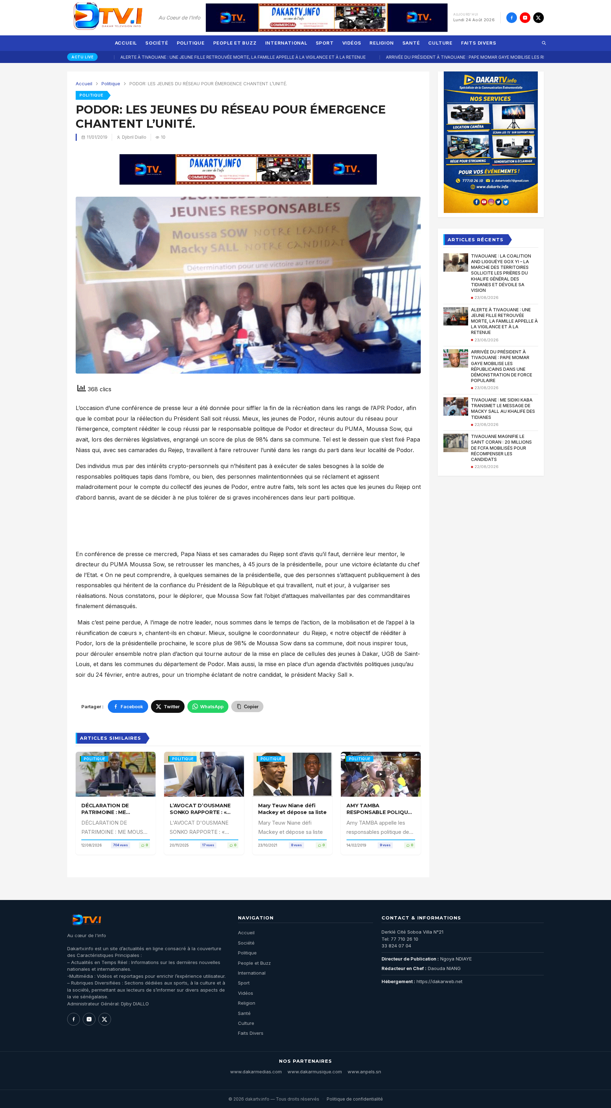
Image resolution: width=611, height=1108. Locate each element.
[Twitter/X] (538, 17)
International (286, 43)
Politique (191, 43)
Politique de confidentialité (355, 1099)
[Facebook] (511, 17)
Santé (411, 43)
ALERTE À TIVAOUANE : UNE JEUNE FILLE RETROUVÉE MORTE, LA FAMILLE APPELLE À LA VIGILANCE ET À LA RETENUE (195, 57)
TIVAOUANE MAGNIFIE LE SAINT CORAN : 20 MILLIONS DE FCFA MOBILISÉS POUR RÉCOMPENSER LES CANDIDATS (501, 448)
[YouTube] (525, 17)
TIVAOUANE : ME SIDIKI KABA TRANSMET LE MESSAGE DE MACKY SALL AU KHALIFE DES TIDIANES (503, 408)
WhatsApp (211, 706)
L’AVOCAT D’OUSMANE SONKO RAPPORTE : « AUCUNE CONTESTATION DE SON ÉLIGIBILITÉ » (203, 815)
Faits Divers (478, 43)
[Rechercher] (543, 43)
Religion (381, 43)
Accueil (126, 43)
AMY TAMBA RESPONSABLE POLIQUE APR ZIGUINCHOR (379, 811)
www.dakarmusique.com (314, 1071)
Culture (440, 43)
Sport (325, 43)
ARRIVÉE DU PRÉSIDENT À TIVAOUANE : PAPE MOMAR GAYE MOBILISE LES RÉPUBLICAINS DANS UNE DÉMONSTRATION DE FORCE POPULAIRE (501, 366)
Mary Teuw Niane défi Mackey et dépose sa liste (292, 808)
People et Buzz (235, 43)
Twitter (172, 706)
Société (156, 43)
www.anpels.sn (364, 1071)
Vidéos (351, 43)
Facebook (132, 706)
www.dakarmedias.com (256, 1071)
